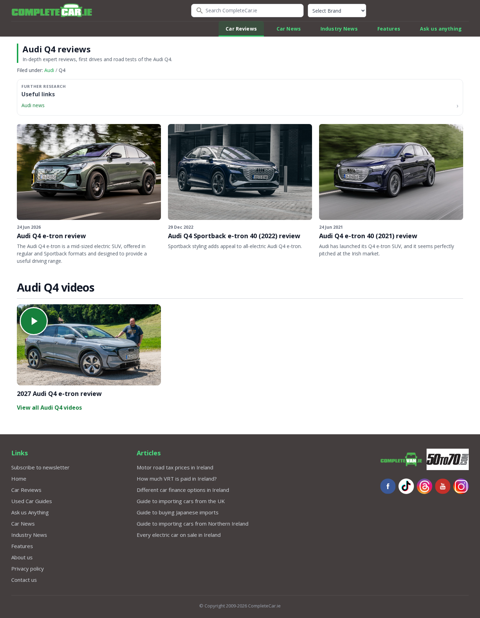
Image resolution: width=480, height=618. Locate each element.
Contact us (24, 579)
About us (22, 557)
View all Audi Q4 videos (49, 407)
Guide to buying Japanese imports (178, 512)
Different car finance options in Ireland (183, 489)
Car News (289, 28)
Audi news (33, 105)
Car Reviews (241, 28)
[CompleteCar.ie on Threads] (424, 486)
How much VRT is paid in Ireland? (177, 478)
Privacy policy (27, 568)
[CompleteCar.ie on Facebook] (388, 486)
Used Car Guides (31, 501)
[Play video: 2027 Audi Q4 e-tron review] (89, 344)
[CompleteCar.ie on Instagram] (461, 486)
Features (388, 28)
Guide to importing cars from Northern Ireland (192, 523)
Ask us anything (441, 28)
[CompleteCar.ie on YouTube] (442, 486)
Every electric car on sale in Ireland (179, 534)
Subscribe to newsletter (40, 467)
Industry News (339, 28)
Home (18, 478)
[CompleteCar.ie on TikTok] (406, 486)
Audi (49, 70)
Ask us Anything (30, 512)
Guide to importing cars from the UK (181, 501)
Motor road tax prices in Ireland (175, 467)
